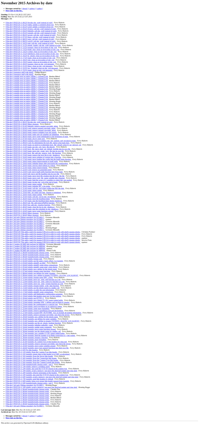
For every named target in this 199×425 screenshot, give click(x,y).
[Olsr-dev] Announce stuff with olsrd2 (20, 72)
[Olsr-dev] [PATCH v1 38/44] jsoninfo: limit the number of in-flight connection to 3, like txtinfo (41, 335)
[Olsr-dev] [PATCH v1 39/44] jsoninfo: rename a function (27, 338)
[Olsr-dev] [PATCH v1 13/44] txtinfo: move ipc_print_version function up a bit (34, 284)
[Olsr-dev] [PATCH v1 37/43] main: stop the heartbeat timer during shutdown (34, 201)
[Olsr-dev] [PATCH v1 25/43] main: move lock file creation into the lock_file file (35, 176)
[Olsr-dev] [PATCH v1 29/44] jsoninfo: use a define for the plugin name (32, 317)
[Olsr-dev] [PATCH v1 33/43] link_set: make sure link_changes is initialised (33, 193)
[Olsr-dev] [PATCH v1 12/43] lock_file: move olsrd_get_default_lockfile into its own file (38, 149)
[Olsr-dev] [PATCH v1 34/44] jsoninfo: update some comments (29, 327)
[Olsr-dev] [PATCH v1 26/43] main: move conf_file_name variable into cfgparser (35, 178)
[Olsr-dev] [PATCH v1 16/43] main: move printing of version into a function (34, 157)
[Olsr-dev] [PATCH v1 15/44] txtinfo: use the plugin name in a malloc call (33, 288)
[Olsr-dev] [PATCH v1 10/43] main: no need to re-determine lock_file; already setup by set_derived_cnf (44, 145)
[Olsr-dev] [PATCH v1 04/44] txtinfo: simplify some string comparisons (32, 265)
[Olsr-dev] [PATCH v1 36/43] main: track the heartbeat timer (28, 199)
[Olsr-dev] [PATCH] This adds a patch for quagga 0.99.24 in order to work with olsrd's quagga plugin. (43, 232)
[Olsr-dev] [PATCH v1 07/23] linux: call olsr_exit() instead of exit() (30, 37)
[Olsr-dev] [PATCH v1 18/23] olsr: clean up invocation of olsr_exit (30, 60)
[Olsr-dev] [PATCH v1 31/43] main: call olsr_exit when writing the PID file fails (35, 188)
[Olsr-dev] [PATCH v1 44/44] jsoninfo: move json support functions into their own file (37, 348)
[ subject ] (32, 9)
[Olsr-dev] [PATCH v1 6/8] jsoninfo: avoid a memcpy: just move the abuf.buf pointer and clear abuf (42, 377)
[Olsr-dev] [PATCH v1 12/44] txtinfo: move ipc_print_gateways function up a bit (35, 282)
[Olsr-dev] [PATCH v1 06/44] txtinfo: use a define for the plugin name (31, 269)
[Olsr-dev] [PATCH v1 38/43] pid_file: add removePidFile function (30, 203)
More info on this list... (14, 11)
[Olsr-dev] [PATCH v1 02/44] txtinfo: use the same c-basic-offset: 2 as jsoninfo (34, 261)
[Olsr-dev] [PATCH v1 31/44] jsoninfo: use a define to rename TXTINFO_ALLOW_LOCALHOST (43, 321)
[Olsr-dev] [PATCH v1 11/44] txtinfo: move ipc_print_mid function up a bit (33, 280)
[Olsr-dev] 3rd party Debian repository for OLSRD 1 (25, 217)
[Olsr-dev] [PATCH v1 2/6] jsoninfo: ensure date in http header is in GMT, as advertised (38, 354)
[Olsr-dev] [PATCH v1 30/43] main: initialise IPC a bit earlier (28, 186)
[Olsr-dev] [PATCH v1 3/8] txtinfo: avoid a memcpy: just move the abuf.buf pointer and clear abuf (42, 371)
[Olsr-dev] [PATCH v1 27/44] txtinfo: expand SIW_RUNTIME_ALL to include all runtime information (44, 313)
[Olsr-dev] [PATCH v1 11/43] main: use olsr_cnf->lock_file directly (30, 147)
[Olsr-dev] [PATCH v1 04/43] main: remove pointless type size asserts (31, 132)
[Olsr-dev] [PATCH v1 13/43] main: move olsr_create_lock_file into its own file (35, 151)
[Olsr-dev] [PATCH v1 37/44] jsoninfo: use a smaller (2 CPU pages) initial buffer (35, 333)
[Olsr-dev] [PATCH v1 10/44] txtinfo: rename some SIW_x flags (29, 277)
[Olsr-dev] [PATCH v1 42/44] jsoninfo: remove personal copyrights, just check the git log (38, 344)
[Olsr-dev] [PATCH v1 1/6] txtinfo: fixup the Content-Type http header (32, 352)
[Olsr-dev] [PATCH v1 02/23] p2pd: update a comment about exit (30, 27)
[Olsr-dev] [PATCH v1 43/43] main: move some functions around (30, 211)
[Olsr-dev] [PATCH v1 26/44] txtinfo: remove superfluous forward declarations (35, 311)
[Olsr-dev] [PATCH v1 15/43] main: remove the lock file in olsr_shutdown (33, 155)
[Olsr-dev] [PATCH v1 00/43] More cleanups (22, 124)
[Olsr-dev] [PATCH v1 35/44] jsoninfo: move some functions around (31, 329)
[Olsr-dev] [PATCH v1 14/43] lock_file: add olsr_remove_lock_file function (33, 153)
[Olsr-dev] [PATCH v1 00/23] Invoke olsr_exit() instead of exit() (29, 23)
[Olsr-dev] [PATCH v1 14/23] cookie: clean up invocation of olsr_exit (31, 52)
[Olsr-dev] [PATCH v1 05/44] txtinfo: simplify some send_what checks (32, 267)
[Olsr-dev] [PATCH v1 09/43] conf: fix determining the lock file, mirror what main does (38, 143)
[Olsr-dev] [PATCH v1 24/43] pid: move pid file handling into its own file (33, 174)
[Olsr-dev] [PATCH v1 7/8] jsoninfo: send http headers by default (30, 379)
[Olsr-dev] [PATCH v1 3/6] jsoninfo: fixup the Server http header (29, 356)
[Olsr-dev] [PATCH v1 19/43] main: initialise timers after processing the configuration (37, 163)
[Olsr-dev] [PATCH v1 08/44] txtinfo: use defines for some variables (31, 273)
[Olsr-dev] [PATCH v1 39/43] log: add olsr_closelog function (28, 205)
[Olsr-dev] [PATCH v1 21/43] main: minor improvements (27, 168)
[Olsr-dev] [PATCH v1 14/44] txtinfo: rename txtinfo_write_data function (32, 286)
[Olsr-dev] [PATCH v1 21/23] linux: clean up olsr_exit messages (29, 66)
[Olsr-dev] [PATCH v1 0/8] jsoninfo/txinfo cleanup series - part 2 (29, 364)
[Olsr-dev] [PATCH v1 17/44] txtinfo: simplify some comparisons (30, 292)
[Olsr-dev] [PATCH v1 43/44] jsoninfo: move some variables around (31, 346)
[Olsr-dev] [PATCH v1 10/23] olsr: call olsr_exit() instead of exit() (30, 43)
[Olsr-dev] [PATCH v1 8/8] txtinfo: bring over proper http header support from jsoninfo (37, 381)
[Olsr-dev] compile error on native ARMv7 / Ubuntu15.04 (27, 76)
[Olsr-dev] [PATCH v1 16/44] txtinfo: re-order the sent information (30, 290)
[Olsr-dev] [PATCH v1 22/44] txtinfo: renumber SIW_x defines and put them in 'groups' (38, 302)
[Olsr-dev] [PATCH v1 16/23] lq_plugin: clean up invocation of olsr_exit (32, 56)
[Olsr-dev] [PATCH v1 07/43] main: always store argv (25, 139)
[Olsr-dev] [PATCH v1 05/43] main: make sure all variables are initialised (32, 134)
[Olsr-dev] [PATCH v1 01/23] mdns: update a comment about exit (30, 25)
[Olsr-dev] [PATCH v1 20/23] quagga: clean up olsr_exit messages (30, 64)
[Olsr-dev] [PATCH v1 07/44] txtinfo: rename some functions (28, 271)
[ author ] (39, 9)
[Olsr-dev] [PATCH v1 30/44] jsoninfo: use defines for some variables (31, 319)
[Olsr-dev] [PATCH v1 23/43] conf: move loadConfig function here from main (34, 172)
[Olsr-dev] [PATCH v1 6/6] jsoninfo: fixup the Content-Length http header (33, 362)
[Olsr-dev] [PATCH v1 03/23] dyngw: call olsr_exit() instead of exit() (31, 29)
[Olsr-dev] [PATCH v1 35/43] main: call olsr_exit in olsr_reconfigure (31, 197)
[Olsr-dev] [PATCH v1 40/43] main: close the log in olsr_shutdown (30, 207)
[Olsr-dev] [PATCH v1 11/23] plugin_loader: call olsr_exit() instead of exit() (33, 45)
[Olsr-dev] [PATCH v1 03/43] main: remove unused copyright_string (31, 130)
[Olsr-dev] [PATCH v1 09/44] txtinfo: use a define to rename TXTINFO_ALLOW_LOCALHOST (42, 275)
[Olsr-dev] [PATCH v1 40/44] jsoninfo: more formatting (26, 340)
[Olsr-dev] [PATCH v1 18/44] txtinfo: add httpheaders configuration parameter (34, 294)
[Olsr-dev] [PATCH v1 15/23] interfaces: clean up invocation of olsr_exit (32, 54)
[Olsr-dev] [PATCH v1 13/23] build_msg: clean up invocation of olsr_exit (33, 50)
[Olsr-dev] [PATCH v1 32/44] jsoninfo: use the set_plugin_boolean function (33, 323)
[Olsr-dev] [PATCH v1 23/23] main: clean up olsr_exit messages (29, 70)
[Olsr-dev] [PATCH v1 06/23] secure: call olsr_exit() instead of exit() (31, 35)
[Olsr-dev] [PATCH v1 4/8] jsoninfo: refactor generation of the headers (31, 373)
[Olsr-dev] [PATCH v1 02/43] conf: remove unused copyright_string (31, 128)
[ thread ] (25, 9)
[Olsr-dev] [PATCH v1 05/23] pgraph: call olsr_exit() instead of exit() (31, 33)
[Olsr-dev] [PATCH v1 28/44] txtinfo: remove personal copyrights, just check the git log (38, 315)
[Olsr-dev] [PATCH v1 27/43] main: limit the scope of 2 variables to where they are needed (39, 180)
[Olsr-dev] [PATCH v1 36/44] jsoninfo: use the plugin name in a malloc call (33, 331)
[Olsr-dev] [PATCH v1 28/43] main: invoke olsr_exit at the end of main (32, 182)
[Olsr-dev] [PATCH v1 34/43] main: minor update (24, 195)
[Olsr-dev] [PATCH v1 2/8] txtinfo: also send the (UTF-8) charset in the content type (36, 369)
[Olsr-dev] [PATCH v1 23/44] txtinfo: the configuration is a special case (32, 304)
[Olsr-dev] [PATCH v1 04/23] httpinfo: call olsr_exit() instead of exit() (31, 31)
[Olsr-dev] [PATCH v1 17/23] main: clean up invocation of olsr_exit (31, 58)
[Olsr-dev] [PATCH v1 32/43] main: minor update (24, 190)
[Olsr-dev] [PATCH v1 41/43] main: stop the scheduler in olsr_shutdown (32, 209)
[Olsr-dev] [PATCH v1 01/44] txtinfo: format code (24, 259)
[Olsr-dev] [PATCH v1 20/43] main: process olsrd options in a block (31, 166)
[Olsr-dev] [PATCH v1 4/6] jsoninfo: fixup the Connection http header (31, 358)
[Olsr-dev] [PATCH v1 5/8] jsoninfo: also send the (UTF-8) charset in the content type (37, 375)
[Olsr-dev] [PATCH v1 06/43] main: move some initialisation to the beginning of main (37, 137)
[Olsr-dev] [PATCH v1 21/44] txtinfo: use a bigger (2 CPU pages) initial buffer (34, 300)
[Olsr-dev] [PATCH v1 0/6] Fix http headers (22, 350)
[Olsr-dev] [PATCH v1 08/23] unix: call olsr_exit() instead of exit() (30, 39)
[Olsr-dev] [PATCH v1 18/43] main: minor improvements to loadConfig (32, 161)
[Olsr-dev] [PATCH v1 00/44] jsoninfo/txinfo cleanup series (28, 253)
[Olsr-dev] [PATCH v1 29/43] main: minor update (24, 184)
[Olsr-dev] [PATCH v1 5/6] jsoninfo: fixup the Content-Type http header (32, 360)
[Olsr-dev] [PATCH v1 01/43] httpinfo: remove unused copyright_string (32, 126)
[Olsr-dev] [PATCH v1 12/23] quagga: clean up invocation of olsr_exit (31, 47)
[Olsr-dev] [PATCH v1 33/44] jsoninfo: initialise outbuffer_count (29, 325)
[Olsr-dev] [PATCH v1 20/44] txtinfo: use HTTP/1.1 (25, 298)
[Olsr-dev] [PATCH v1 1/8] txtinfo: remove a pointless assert (28, 367)
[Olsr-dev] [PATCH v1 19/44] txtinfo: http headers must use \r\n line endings (34, 296)
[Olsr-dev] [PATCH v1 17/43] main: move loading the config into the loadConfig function (38, 159)
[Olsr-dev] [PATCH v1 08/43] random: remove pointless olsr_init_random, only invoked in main (41, 141)
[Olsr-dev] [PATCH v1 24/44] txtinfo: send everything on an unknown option (34, 306)
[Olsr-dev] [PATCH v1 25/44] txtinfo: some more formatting (28, 309)
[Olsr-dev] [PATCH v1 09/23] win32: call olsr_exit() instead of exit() (31, 41)
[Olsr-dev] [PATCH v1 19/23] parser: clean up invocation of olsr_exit (31, 62)
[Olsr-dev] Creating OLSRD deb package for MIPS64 (25, 244)
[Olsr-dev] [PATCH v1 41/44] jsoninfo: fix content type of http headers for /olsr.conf (36, 342)
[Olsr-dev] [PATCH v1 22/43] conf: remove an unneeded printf (29, 170)
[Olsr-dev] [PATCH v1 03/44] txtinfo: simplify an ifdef (26, 263)
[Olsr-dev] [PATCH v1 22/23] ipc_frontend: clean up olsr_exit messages (32, 68)
